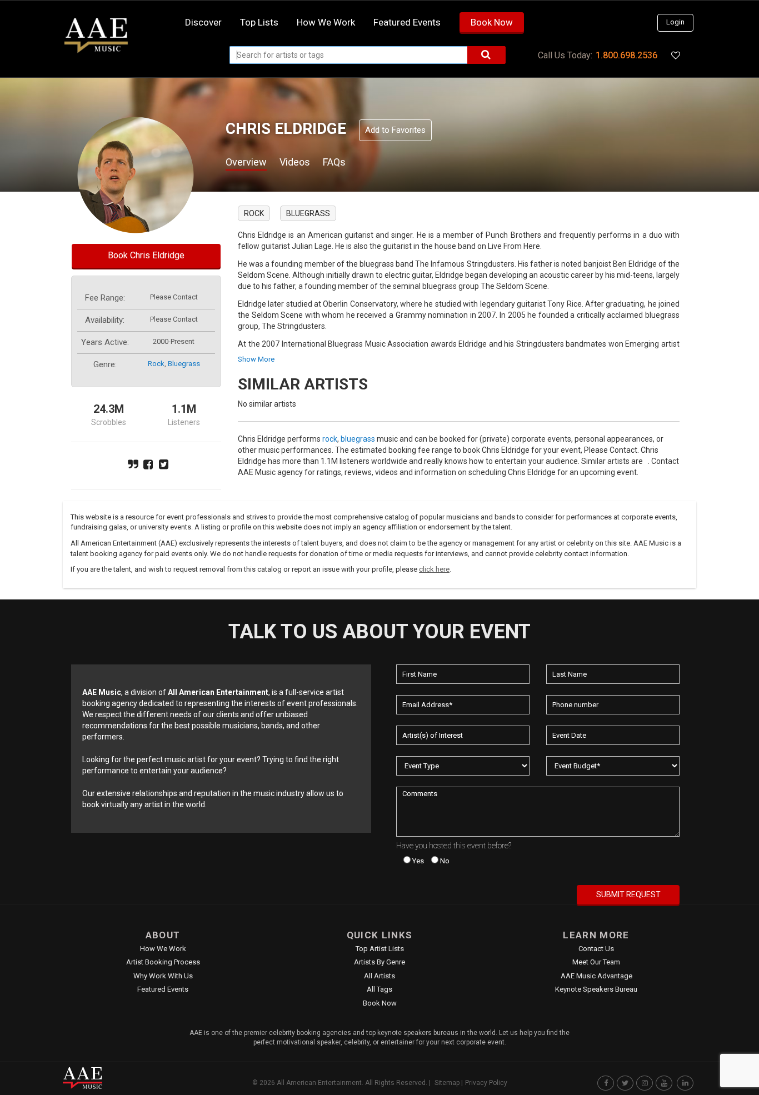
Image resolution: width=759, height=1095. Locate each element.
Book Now (492, 22)
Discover (203, 22)
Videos (294, 162)
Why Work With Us (163, 976)
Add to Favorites (395, 130)
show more (256, 359)
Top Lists (259, 22)
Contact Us (596, 948)
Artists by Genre (379, 962)
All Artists (379, 976)
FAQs (334, 162)
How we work (326, 22)
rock (156, 363)
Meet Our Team (596, 962)
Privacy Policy (486, 1083)
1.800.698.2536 (626, 55)
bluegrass (184, 363)
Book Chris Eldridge (146, 255)
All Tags (379, 989)
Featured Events (407, 22)
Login (675, 22)
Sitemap (447, 1083)
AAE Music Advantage (596, 976)
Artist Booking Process (163, 962)
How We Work (163, 948)
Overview (246, 162)
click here (434, 569)
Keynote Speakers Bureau (596, 989)
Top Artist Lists (380, 948)
